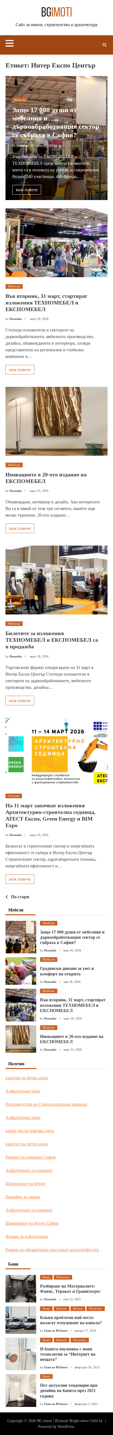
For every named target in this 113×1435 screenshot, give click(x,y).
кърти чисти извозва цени (29, 1130)
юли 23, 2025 (72, 1299)
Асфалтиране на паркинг (29, 1170)
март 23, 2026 (72, 1049)
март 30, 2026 (72, 1018)
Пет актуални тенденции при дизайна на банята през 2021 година (68, 1390)
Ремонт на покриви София (30, 1157)
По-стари (20, 896)
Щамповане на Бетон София (32, 1223)
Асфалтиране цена (22, 1091)
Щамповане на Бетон (25, 1183)
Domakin (22, 145)
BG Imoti (44, 1421)
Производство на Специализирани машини (46, 1104)
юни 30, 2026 (72, 950)
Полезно (62, 1277)
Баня (46, 1277)
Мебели (20, 99)
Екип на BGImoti (55, 1330)
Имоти (61, 1308)
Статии (13, 795)
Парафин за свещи (22, 1196)
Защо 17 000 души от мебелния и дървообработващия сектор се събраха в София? (72, 937)
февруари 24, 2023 (87, 1367)
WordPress (66, 1427)
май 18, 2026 (72, 981)
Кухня (78, 1308)
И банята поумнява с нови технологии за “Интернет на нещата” (67, 1354)
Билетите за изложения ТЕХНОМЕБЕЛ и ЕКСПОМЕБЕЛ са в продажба (51, 639)
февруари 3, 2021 (86, 1404)
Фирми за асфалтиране (26, 1236)
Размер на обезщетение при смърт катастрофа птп (52, 1249)
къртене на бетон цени (26, 1077)
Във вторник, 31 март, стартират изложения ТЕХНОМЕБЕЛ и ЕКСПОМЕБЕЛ (46, 302)
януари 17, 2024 (85, 1330)
